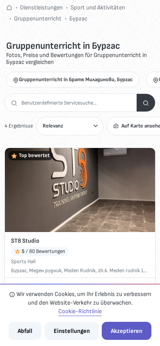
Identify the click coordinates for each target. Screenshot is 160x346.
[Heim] (9, 7)
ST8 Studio (25, 241)
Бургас (78, 19)
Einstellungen (72, 331)
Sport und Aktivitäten (98, 7)
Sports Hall (23, 261)
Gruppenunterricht (38, 19)
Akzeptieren (126, 331)
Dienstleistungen (41, 7)
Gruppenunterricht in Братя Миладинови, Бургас (76, 79)
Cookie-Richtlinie (80, 311)
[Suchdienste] (146, 103)
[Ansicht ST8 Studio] (80, 190)
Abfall (25, 331)
